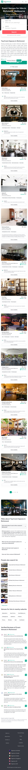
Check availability (14, 100)
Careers (7, 742)
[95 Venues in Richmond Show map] (14, 59)
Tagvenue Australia (15, 750)
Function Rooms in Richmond (15, 570)
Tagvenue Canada (15, 753)
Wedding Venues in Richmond (15, 585)
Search (14, 32)
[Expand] (26, 2)
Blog (21, 739)
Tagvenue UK (14, 761)
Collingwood (5, 616)
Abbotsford (4, 613)
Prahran (20, 616)
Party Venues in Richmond (14, 575)
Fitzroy (3, 619)
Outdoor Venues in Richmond (15, 590)
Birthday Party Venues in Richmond (16, 580)
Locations (21, 742)
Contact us (7, 739)
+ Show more (4, 605)
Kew (16, 619)
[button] (23, 2)
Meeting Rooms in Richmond (15, 595)
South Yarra (12, 613)
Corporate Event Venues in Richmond (17, 564)
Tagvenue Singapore (16, 758)
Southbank (21, 619)
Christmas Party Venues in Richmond (17, 601)
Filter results (15, 66)
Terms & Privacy (21, 732)
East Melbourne (21, 613)
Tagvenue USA (14, 763)
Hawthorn (13, 616)
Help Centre (7, 736)
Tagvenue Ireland (15, 755)
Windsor (10, 619)
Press (21, 736)
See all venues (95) (14, 62)
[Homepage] (6, 2)
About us (7, 733)
